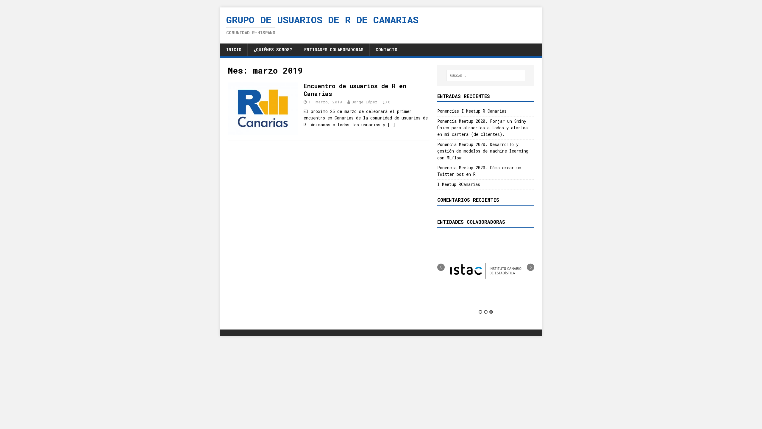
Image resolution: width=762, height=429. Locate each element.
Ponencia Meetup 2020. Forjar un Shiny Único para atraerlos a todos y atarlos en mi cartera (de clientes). (482, 127)
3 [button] (491, 312)
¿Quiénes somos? (273, 49)
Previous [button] (441, 267)
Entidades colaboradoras (333, 49)
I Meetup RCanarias (458, 184)
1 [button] (480, 312)
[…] (391, 125)
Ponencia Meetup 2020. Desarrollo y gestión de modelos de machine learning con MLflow (482, 151)
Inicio (233, 49)
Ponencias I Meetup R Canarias (472, 111)
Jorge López (364, 102)
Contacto (386, 49)
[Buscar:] (486, 75)
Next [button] (530, 267)
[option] (486, 271)
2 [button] (486, 312)
